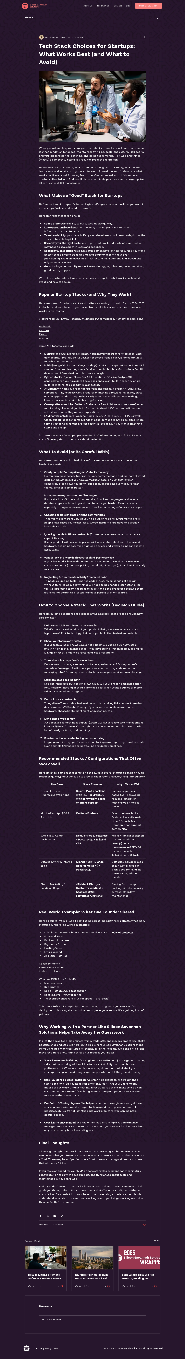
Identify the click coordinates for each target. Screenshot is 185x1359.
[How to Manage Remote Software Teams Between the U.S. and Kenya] (45, 1257)
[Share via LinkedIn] (54, 1215)
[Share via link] (61, 1215)
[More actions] (144, 37)
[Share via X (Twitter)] (47, 1215)
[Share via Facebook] (40, 1215)
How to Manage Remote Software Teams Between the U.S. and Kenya (45, 1276)
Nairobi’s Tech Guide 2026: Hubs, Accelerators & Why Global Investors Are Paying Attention (92, 1276)
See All (157, 1240)
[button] (156, 17)
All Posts (29, 17)
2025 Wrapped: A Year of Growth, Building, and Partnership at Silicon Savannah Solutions (138, 1276)
